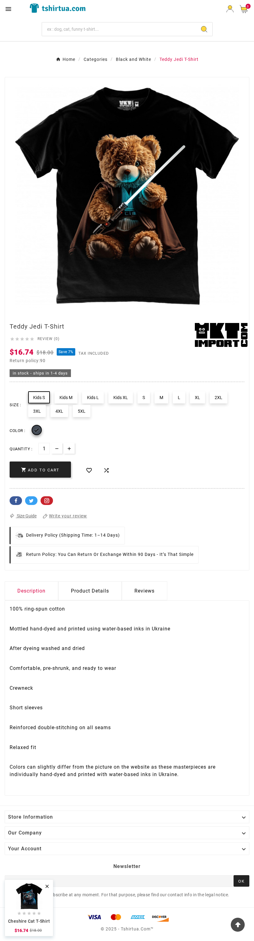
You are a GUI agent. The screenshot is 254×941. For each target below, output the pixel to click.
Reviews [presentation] (144, 591)
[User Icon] (230, 8)
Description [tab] (31, 591)
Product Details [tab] (90, 591)
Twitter (31, 500)
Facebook (16, 500)
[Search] (204, 29)
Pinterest (47, 500)
